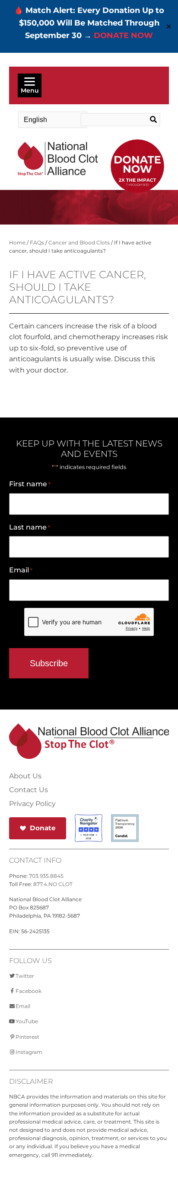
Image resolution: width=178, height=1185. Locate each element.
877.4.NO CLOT (53, 884)
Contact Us (28, 790)
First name (30, 484)
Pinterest (27, 1037)
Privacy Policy (32, 803)
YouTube (27, 1021)
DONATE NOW (123, 35)
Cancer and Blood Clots (79, 242)
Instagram (29, 1052)
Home (17, 242)
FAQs (37, 242)
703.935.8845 (46, 876)
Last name (29, 527)
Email (20, 570)
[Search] (151, 120)
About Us (25, 776)
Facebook (28, 991)
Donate (43, 828)
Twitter (25, 976)
